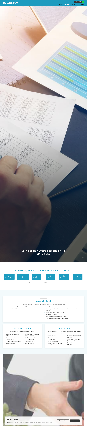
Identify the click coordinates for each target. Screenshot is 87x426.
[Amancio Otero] (11, 3)
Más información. (48, 422)
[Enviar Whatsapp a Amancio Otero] (83, 2)
